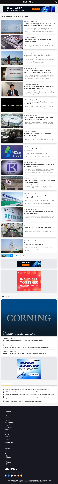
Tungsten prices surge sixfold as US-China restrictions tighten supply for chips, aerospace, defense (29, 394)
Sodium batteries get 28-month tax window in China (39, 227)
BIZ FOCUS (5, 296)
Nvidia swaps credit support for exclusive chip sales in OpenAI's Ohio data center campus (39, 103)
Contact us (7, 429)
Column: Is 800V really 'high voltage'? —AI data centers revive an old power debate (37, 56)
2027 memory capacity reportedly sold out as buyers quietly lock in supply (23, 392)
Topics (6, 450)
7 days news (7, 448)
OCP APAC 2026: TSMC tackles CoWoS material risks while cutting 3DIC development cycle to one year (29, 397)
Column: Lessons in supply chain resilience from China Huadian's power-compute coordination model (39, 24)
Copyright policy (8, 427)
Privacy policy (8, 425)
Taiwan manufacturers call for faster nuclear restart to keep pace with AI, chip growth (39, 243)
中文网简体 (7, 439)
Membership (7, 420)
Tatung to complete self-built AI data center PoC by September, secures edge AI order (39, 87)
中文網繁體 (7, 436)
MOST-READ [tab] (6, 384)
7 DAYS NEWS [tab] (17, 384)
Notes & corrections (9, 432)
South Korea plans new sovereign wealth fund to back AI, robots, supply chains (39, 181)
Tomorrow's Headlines (10, 446)
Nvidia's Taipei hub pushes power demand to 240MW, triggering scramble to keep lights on (39, 118)
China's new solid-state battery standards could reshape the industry (37, 40)
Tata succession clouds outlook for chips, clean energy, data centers (37, 134)
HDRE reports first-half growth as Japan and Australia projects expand (39, 150)
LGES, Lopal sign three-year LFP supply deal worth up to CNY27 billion (39, 196)
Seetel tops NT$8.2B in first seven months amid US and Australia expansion (38, 212)
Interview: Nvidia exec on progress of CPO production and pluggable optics (23, 401)
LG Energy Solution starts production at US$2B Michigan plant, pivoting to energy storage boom (38, 71)
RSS (5, 453)
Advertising (7, 417)
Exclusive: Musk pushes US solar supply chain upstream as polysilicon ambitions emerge (27, 389)
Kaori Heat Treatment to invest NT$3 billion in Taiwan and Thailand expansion (39, 165)
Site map (7, 434)
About (6, 415)
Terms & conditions (9, 422)
